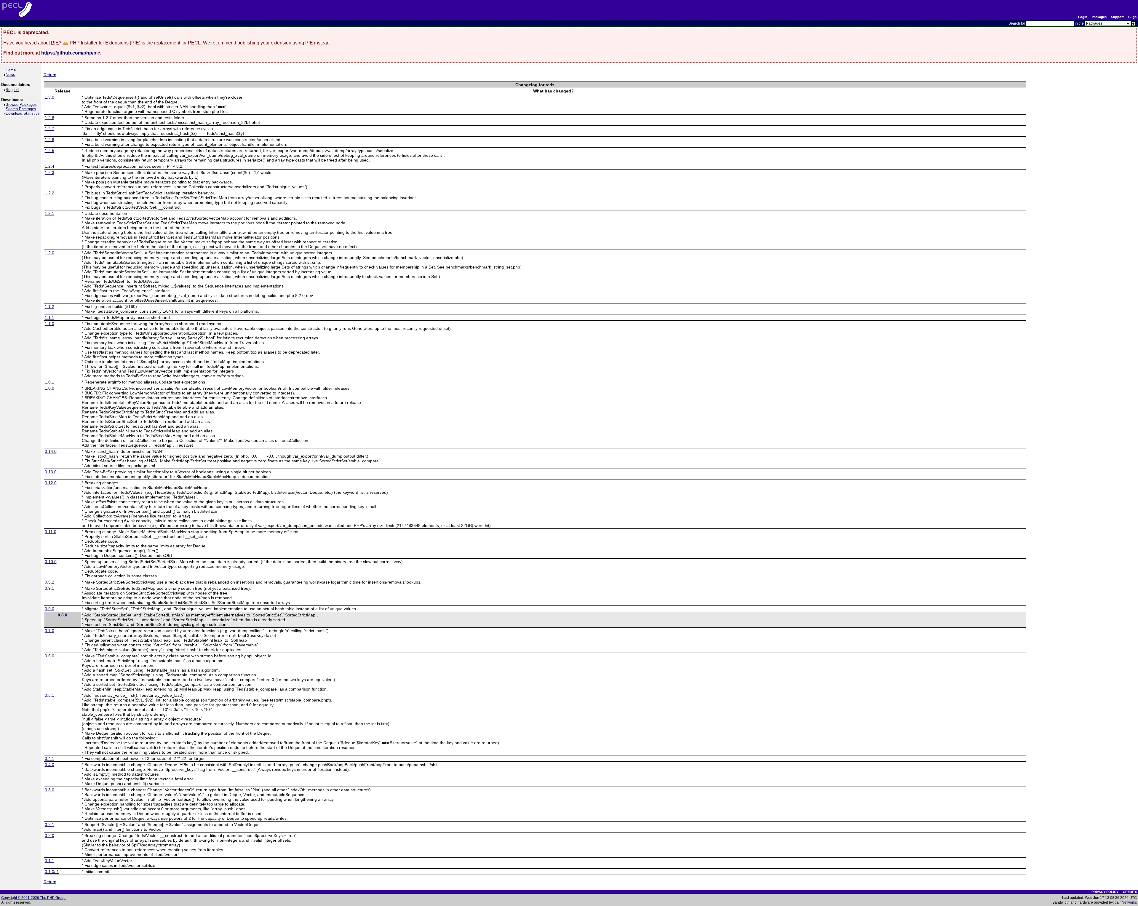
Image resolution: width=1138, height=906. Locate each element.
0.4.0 (49, 764)
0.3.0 (49, 789)
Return (50, 74)
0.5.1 (49, 695)
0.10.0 (51, 561)
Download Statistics (23, 113)
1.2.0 (49, 252)
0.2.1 (49, 824)
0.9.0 (49, 608)
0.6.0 (49, 655)
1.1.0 (49, 323)
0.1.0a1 (52, 871)
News (11, 74)
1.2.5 (49, 150)
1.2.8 (49, 117)
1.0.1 (49, 382)
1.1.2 (49, 306)
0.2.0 (49, 835)
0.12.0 (51, 482)
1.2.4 (49, 166)
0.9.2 (49, 582)
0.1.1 (49, 860)
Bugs (1132, 17)
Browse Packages (22, 104)
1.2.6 (49, 139)
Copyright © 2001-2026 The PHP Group (33, 898)
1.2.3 (49, 172)
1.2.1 (49, 213)
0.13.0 (51, 471)
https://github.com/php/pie (70, 52)
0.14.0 (51, 451)
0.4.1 (49, 758)
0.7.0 (49, 630)
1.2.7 (49, 128)
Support (1117, 17)
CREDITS (1130, 892)
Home (11, 70)
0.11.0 (50, 531)
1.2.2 (49, 193)
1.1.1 (49, 317)
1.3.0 (49, 97)
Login (1082, 17)
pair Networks (1126, 902)
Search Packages (21, 109)
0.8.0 (62, 615)
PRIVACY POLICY (1104, 892)
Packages (1099, 17)
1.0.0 (49, 388)
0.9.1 (49, 588)
